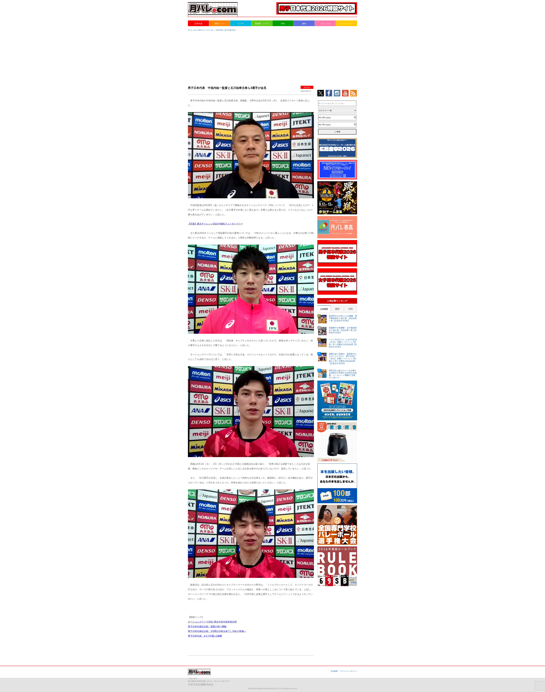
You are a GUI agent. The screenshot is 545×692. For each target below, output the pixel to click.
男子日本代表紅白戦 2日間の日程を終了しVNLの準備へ (217, 631)
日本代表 (198, 23)
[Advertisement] (272, 56)
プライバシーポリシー (348, 671)
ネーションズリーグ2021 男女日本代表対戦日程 (212, 622)
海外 (304, 23)
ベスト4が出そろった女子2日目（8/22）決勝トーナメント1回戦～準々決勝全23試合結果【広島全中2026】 (343, 343)
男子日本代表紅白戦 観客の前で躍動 (207, 626)
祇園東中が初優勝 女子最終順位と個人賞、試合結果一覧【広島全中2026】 (343, 330)
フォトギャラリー (346, 23)
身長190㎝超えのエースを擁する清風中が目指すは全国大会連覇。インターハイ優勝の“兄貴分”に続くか (343, 374)
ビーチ (241, 23)
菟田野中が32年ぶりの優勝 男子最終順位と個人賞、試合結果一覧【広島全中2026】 (343, 318)
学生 (283, 23)
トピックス (325, 23)
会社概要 (334, 671)
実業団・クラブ (262, 23)
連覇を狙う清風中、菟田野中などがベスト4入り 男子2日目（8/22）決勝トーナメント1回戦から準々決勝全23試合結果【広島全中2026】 (343, 359)
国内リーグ (220, 23)
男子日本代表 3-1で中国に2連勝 (205, 636)
